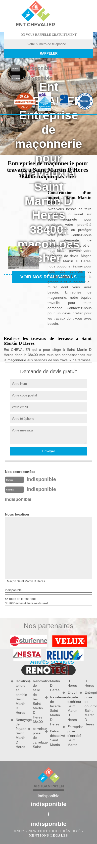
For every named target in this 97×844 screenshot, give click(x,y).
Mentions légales (48, 835)
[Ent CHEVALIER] (35, 14)
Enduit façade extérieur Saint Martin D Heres (71, 705)
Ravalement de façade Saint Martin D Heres (54, 710)
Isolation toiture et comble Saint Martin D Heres (20, 696)
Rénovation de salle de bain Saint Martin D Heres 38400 (37, 701)
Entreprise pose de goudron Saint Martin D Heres (89, 708)
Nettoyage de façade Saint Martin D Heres (20, 733)
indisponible (37, 68)
